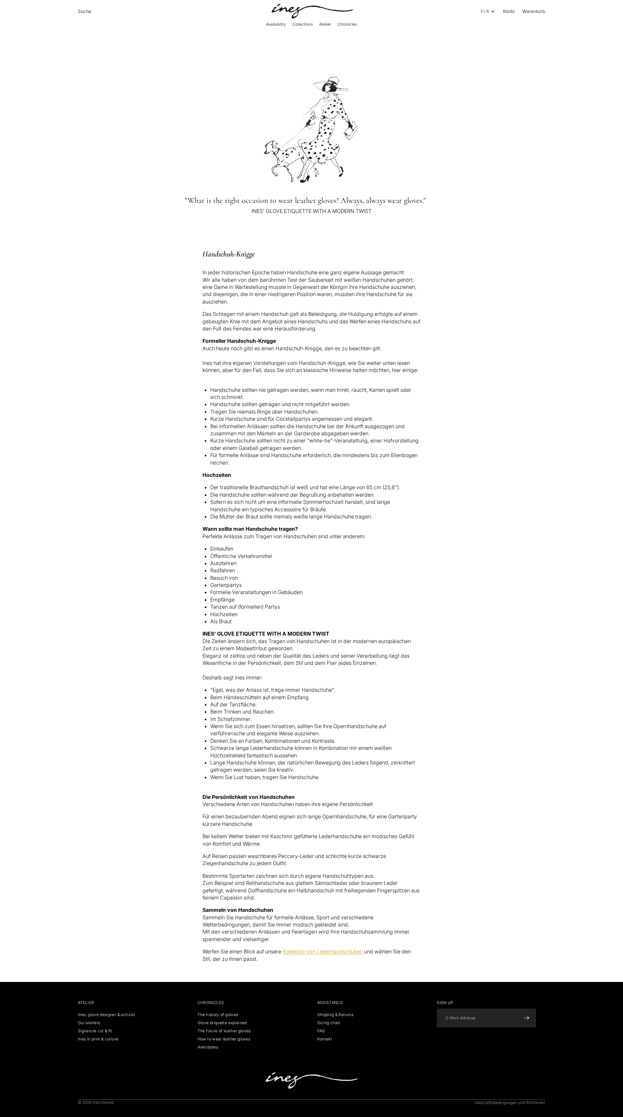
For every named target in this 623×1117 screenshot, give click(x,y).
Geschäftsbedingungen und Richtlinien (510, 1102)
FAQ (321, 1030)
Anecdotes (208, 1047)
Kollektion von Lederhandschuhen (323, 951)
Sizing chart (328, 1022)
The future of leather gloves (224, 1030)
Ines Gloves (103, 1102)
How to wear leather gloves (224, 1038)
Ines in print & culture (98, 1038)
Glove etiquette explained (222, 1022)
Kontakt (324, 1038)
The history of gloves (218, 1014)
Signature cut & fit (95, 1030)
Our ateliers (89, 1022)
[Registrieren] (526, 1018)
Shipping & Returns (335, 1014)
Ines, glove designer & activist (106, 1014)
